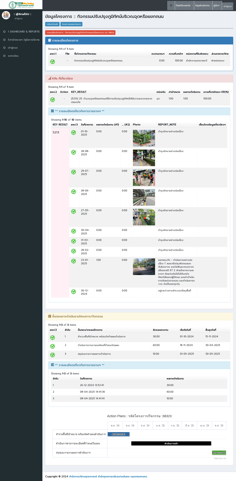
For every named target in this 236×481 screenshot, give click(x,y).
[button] (171, 5)
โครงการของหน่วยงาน (71, 24)
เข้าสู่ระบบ (228, 6)
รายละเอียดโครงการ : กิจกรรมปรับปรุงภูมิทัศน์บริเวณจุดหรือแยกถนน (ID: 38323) (80, 32)
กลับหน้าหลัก (52, 24)
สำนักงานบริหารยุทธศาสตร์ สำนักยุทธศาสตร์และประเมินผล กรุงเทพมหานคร (108, 476)
